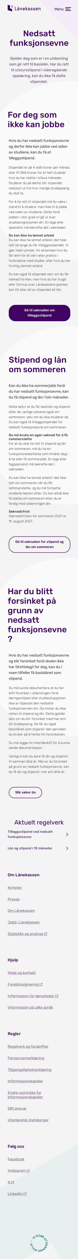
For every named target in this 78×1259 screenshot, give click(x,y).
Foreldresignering (23, 984)
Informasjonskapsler (25, 1081)
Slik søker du (25, 792)
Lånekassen (24, 8)
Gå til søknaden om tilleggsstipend (39, 312)
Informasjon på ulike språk (30, 1007)
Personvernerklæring (26, 1058)
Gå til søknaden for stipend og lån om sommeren (39, 544)
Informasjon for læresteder (31, 996)
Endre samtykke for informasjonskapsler (25, 1094)
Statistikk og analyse (26, 934)
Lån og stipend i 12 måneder (30, 848)
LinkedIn (15, 1193)
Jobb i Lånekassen (24, 922)
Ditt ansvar (17, 1108)
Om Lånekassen (21, 910)
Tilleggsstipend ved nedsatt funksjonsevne (30, 834)
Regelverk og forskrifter (28, 1046)
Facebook (16, 1159)
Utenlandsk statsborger (28, 1120)
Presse (14, 899)
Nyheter (15, 887)
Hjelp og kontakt (22, 973)
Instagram (17, 1170)
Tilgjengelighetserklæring (30, 1069)
